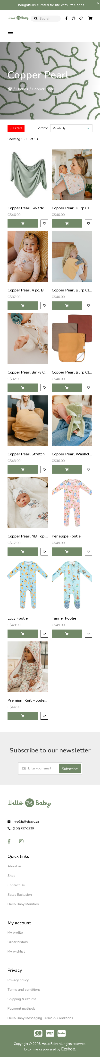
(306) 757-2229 (23, 828)
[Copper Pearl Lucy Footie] (28, 584)
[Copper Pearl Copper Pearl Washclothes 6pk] (72, 420)
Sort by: (42, 128)
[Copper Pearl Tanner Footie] (72, 584)
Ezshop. (68, 1049)
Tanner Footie (64, 618)
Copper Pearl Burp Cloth (73, 208)
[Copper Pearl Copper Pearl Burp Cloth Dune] (72, 338)
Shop (12, 875)
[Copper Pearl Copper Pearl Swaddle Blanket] (28, 174)
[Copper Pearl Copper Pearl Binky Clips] (28, 338)
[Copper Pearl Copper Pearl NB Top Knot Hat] (28, 502)
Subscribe (70, 769)
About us (15, 866)
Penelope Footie (66, 536)
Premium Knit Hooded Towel (33, 700)
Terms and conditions (24, 989)
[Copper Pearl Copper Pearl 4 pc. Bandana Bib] (28, 256)
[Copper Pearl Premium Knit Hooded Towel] (28, 666)
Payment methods (21, 1008)
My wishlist (16, 951)
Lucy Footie (18, 618)
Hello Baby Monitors (23, 904)
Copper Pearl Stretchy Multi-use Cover (42, 454)
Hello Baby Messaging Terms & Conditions (40, 1018)
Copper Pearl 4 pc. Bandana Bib (36, 290)
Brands (22, 89)
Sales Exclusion (20, 894)
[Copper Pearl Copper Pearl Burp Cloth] (72, 174)
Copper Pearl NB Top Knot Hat (34, 536)
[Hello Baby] (18, 23)
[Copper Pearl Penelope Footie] (72, 502)
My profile (15, 932)
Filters (17, 128)
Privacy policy (18, 980)
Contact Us (16, 885)
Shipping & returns (22, 999)
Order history (18, 942)
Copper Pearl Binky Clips (29, 372)
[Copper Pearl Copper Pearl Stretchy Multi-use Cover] (28, 420)
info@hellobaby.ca (26, 822)
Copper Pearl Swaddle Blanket (35, 208)
